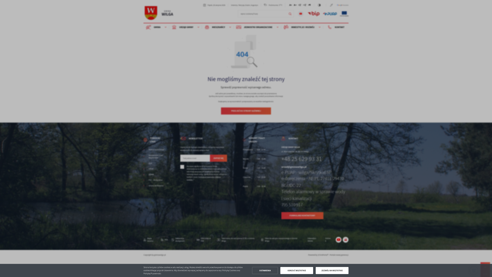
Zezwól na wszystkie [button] (332, 270)
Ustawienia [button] (265, 270)
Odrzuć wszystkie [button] (297, 270)
